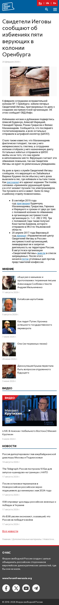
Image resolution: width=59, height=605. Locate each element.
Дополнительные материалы (26, 539)
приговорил (23, 203)
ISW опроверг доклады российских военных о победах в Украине (29, 503)
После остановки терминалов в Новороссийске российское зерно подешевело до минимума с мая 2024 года (26, 487)
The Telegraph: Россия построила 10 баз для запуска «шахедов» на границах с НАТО (27, 470)
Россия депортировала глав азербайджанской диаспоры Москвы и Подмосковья (29, 456)
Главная (6, 539)
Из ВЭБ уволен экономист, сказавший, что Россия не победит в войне (26, 518)
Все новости (10, 531)
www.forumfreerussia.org (17, 578)
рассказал (13, 182)
